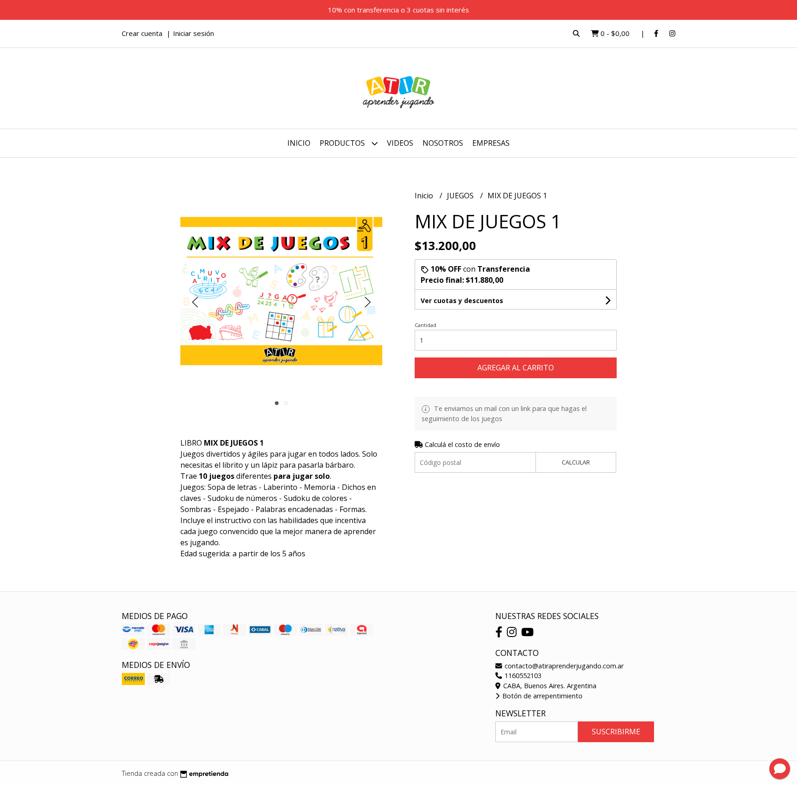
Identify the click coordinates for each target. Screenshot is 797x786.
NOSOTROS (442, 143)
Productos (343, 143)
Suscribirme (616, 731)
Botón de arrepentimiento (541, 695)
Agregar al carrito (515, 368)
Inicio (298, 143)
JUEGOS (461, 196)
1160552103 (522, 675)
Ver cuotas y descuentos (462, 300)
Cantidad (425, 325)
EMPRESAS (491, 143)
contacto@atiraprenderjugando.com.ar (563, 665)
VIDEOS (400, 143)
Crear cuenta (142, 33)
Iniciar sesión (193, 33)
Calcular (576, 462)
